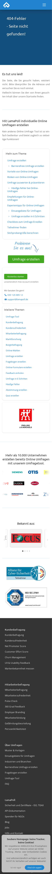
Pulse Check (11, 701)
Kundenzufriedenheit (16, 328)
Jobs (7, 827)
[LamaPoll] (6, 5)
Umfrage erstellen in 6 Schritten (28, 216)
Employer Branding (15, 712)
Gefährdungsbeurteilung (18, 723)
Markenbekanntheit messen (19, 668)
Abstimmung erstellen (16, 389)
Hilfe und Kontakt (14, 833)
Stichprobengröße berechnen (22, 232)
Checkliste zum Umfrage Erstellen (24, 221)
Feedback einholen (15, 373)
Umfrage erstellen (16, 160)
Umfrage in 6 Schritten (16, 378)
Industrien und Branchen (18, 761)
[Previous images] (4, 540)
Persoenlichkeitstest (15, 728)
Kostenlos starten (15, 276)
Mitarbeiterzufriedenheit (18, 695)
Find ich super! (34, 867)
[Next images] (47, 540)
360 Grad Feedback (15, 706)
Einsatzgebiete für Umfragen (26, 210)
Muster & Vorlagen (15, 750)
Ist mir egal (16, 867)
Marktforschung (13, 339)
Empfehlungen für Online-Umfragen (20, 198)
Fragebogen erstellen (16, 361)
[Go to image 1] (22, 551)
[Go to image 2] (25, 551)
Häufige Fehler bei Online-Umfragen (22, 190)
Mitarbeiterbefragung (16, 333)
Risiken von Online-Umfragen (22, 177)
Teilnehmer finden (16, 227)
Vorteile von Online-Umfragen (23, 171)
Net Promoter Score (15, 646)
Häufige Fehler (13, 384)
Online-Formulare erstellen (19, 367)
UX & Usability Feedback (17, 662)
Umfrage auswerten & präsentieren (26, 182)
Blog (7, 822)
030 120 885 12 (15, 294)
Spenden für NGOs (14, 816)
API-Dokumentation (15, 810)
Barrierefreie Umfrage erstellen (27, 166)
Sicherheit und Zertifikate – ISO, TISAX (24, 805)
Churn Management (15, 657)
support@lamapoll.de (17, 299)
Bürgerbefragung (14, 344)
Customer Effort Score (16, 651)
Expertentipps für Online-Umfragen (25, 205)
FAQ (7, 783)
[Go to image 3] (27, 551)
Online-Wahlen (13, 350)
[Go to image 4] (29, 551)
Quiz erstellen (12, 395)
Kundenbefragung (14, 322)
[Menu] (44, 5)
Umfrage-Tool (12, 316)
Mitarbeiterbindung (15, 717)
